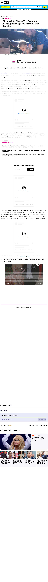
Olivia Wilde (11, 16)
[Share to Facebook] (11, 68)
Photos (6, 16)
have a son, (25, 256)
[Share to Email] (39, 68)
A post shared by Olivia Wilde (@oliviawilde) (24, 126)
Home (2, 16)
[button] (2, 3)
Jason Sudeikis (27, 73)
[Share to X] (20, 68)
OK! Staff (19, 60)
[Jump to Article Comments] (5, 68)
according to (9, 210)
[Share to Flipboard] (29, 68)
